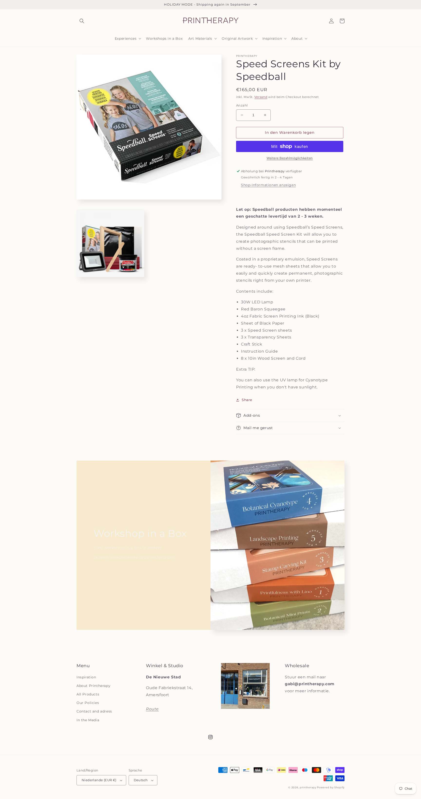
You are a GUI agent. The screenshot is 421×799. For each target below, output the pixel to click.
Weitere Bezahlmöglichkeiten (290, 158)
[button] (82, 21)
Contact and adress (94, 711)
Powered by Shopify (330, 787)
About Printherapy (93, 685)
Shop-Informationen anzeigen (268, 185)
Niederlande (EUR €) (99, 780)
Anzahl (242, 105)
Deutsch (141, 780)
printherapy (308, 787)
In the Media (88, 720)
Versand (260, 97)
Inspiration (86, 677)
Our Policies (88, 703)
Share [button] (247, 400)
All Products (88, 694)
